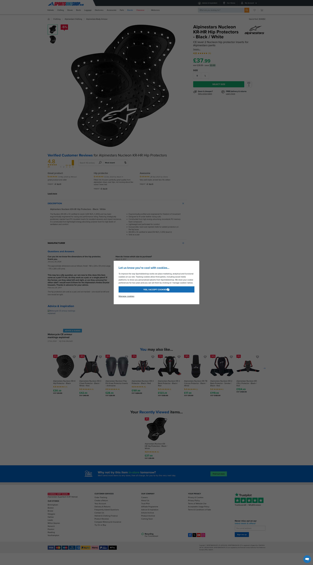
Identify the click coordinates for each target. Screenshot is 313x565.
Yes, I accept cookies (155, 289)
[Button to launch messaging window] (307, 559)
